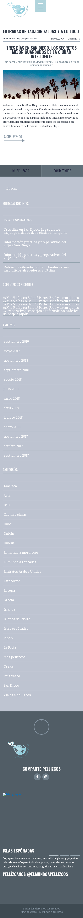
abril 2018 (11, 408)
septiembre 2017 (16, 455)
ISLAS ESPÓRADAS (17, 220)
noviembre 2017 (16, 436)
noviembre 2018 (16, 360)
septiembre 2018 (16, 370)
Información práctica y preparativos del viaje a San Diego (35, 243)
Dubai (8, 524)
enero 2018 (12, 427)
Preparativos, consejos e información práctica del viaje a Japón (41, 312)
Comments (74, 39)
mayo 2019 (12, 351)
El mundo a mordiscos (21, 552)
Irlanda (9, 609)
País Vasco (12, 676)
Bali (7, 505)
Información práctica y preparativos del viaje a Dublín (35, 256)
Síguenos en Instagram (44, 890)
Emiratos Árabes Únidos (22, 571)
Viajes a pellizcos (30, 38)
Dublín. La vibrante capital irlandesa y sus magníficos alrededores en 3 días (36, 268)
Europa (9, 590)
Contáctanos (62, 170)
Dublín (9, 533)
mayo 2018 (12, 398)
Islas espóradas (16, 628)
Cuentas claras (15, 514)
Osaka (8, 666)
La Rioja (10, 647)
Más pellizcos (14, 657)
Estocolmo (12, 581)
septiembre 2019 (16, 341)
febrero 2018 (13, 417)
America (7, 38)
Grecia (9, 600)
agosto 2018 (13, 379)
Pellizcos (23, 170)
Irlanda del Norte (17, 619)
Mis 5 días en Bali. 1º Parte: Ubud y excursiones (42, 298)
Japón (8, 638)
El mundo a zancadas (20, 562)
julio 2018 (11, 389)
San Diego (16, 38)
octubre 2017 (13, 446)
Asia (7, 495)
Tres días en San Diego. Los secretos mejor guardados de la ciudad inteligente (41, 52)
